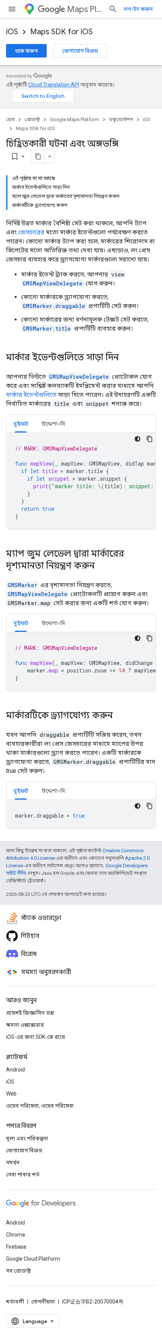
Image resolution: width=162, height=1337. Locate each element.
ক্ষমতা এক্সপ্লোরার (25, 1025)
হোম (10, 119)
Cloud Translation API (53, 85)
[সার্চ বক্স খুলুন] (113, 9)
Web (11, 1094)
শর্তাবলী (15, 1302)
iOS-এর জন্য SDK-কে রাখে (35, 1037)
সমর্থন (13, 1162)
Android (15, 1070)
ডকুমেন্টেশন (121, 119)
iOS (12, 31)
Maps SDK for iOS (61, 31)
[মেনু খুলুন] (12, 9)
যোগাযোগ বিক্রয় (80, 50)
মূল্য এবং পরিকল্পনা (27, 1138)
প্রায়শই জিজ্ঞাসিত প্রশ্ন (30, 1013)
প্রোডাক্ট (32, 119)
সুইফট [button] (20, 423)
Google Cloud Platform (33, 1259)
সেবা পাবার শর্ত (23, 1175)
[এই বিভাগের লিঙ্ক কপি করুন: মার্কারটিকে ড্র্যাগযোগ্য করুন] (120, 716)
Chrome (15, 1235)
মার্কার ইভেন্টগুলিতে (31, 394)
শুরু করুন (26, 50)
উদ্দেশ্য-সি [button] (53, 423)
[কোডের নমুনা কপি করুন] (150, 439)
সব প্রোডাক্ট (18, 1271)
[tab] (20, 424)
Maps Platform (84, 9)
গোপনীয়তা (43, 1302)
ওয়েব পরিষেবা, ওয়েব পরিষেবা (40, 1106)
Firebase (16, 1247)
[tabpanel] (81, 481)
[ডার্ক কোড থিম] (137, 439)
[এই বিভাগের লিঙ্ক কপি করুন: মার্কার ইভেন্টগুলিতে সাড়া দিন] (126, 358)
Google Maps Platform (74, 119)
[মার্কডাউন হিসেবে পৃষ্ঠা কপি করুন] (38, 156)
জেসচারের (31, 232)
